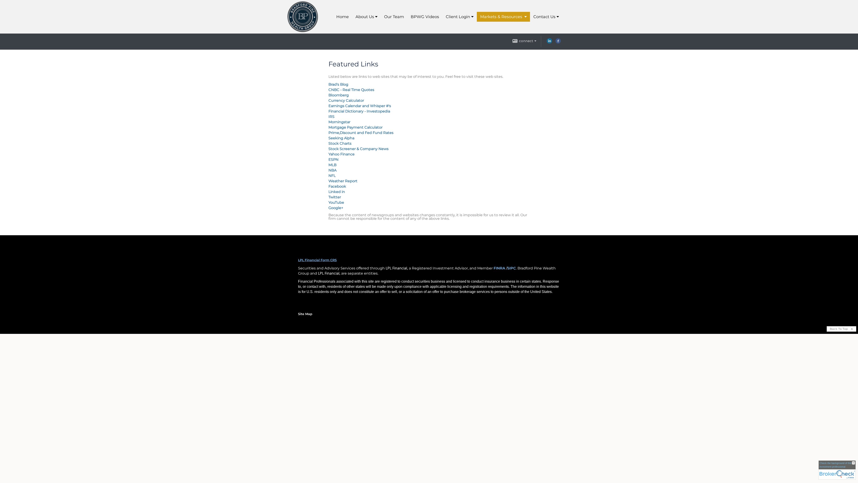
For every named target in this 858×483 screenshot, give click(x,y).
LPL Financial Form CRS (317, 260)
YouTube (336, 202)
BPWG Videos (425, 16)
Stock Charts (339, 143)
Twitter (334, 197)
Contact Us (544, 16)
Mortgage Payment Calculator (355, 127)
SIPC (511, 268)
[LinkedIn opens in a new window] (549, 42)
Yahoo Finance (341, 154)
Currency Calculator (346, 100)
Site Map (305, 314)
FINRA (499, 268)
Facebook (337, 186)
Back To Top (839, 328)
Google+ (335, 208)
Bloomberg (338, 95)
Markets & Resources (501, 16)
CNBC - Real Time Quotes (351, 90)
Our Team (394, 16)
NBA (332, 170)
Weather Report (343, 181)
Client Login (458, 16)
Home (342, 16)
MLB (332, 165)
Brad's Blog (338, 84)
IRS (331, 116)
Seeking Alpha (341, 138)
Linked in (336, 192)
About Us (364, 16)
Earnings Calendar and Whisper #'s (359, 106)
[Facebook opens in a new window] (558, 42)
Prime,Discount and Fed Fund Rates (360, 133)
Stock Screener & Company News (358, 149)
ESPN (333, 159)
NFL (332, 176)
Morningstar (339, 122)
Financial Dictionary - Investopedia (359, 111)
